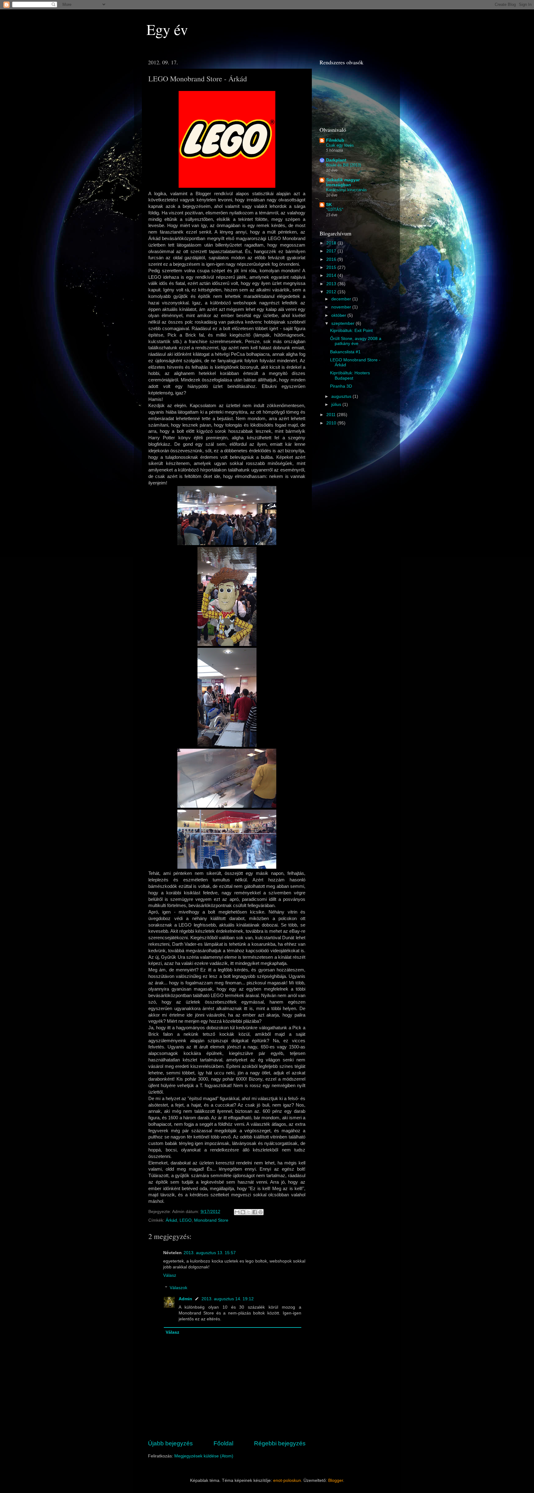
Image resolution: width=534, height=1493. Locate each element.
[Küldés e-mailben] (237, 1212)
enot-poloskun (287, 1480)
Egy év (167, 29)
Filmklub (335, 140)
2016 (331, 259)
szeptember (343, 323)
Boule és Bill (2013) (343, 165)
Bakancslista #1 (345, 352)
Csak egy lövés (340, 145)
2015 (331, 267)
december (341, 299)
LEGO (186, 1220)
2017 (331, 251)
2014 (331, 275)
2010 (331, 423)
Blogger (335, 1480)
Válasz (169, 1275)
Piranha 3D (341, 386)
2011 (331, 414)
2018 (331, 243)
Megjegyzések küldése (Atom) (203, 1456)
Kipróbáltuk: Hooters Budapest (350, 375)
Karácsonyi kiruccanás (346, 189)
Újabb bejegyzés (170, 1443)
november (341, 307)
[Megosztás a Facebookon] (255, 1212)
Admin (185, 1299)
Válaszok (178, 1287)
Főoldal (223, 1443)
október (339, 315)
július (336, 404)
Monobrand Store (211, 1220)
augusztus (342, 396)
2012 (331, 292)
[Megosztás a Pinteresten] (260, 1212)
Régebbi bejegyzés (280, 1443)
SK (329, 204)
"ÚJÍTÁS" (334, 209)
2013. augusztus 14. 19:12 (227, 1299)
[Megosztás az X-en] (249, 1212)
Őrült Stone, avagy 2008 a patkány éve (355, 341)
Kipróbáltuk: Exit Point (351, 330)
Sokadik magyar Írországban (343, 182)
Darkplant (336, 160)
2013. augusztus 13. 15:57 (210, 1252)
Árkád (171, 1220)
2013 (331, 284)
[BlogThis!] (243, 1212)
